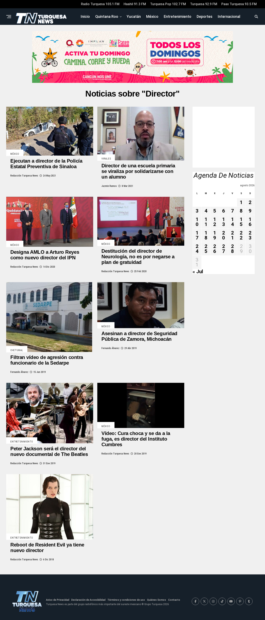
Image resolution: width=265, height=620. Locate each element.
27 (223, 248)
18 (206, 235)
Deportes (204, 16)
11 (206, 221)
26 (214, 248)
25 (206, 248)
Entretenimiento (177, 16)
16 (250, 221)
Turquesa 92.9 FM (203, 4)
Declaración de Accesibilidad (88, 599)
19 (214, 235)
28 (232, 248)
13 (223, 221)
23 (250, 235)
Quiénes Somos (156, 599)
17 (197, 235)
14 (232, 221)
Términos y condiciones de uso (126, 599)
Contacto (174, 599)
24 (197, 248)
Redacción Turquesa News (24, 175)
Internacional (229, 16)
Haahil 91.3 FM (135, 4)
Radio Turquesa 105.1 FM (100, 4)
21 (232, 235)
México (152, 16)
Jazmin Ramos (109, 186)
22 (241, 235)
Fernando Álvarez (19, 372)
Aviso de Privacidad (57, 599)
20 (223, 235)
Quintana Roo (106, 16)
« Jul (198, 271)
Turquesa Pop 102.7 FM (168, 4)
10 (197, 221)
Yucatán (134, 16)
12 (214, 221)
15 (241, 221)
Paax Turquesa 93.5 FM (239, 4)
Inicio (85, 16)
